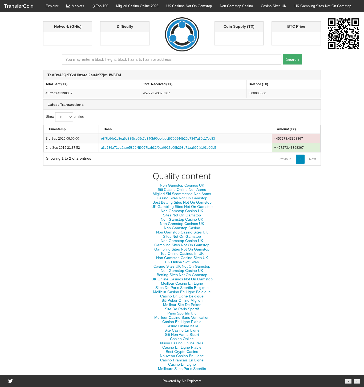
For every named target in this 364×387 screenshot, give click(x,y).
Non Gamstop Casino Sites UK (182, 232)
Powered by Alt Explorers (182, 381)
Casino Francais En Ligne (182, 360)
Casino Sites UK (273, 6)
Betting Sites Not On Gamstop (182, 275)
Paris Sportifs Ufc (181, 313)
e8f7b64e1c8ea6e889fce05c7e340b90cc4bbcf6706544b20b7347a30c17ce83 (158, 138)
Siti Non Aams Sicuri (182, 334)
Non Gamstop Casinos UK (182, 185)
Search (292, 59)
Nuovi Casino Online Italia (182, 343)
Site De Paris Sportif (182, 309)
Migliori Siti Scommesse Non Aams (182, 194)
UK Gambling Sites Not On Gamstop (322, 6)
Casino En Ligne (182, 364)
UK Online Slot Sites (182, 262)
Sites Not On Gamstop (182, 215)
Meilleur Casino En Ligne (182, 283)
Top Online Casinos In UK (182, 253)
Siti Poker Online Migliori (182, 300)
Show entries (65, 117)
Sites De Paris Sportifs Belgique (182, 287)
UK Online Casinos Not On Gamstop (182, 279)
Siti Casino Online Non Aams (182, 189)
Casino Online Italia (181, 326)
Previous (284, 159)
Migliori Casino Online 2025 (137, 6)
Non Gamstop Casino (236, 6)
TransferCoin (19, 6)
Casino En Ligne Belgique (182, 296)
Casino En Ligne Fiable (181, 322)
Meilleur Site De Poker (182, 305)
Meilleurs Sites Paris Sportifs (182, 368)
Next (312, 159)
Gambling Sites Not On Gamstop (181, 245)
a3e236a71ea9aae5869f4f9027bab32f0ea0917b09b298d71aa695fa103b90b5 (158, 148)
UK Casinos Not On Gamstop (189, 6)
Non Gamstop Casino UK (182, 211)
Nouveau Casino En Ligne (182, 356)
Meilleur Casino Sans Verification (181, 317)
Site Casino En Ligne (182, 330)
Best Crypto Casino (182, 351)
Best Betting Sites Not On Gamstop (182, 202)
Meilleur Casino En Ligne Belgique (182, 292)
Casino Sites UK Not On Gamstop (181, 266)
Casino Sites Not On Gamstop (182, 198)
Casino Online (182, 339)
